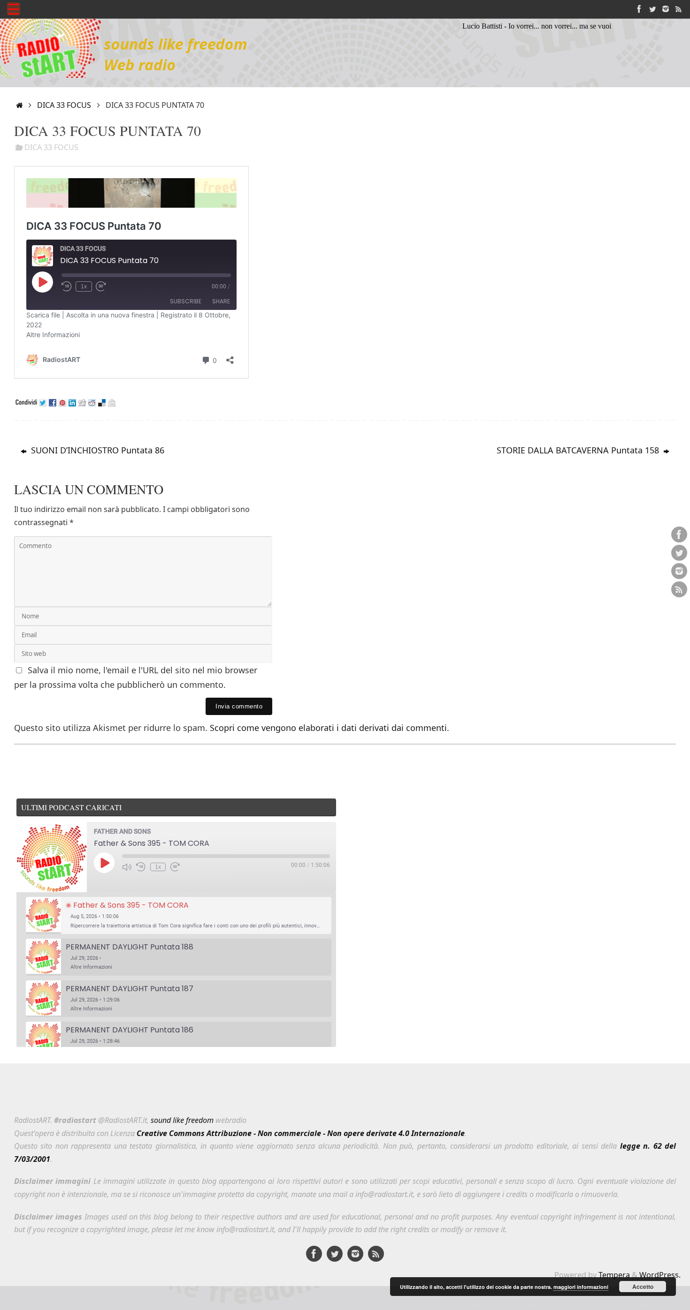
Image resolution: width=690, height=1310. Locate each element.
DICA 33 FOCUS (64, 105)
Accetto (642, 1286)
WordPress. (660, 1275)
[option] (178, 915)
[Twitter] (652, 8)
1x (158, 867)
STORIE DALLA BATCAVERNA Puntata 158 (579, 450)
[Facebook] (639, 8)
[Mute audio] (126, 867)
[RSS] (678, 8)
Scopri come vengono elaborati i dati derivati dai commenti (328, 727)
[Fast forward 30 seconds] (175, 867)
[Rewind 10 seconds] (141, 867)
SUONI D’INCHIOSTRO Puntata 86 (96, 450)
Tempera (614, 1275)
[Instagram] (665, 8)
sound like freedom (182, 1120)
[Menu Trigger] (13, 8)
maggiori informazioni (580, 1286)
